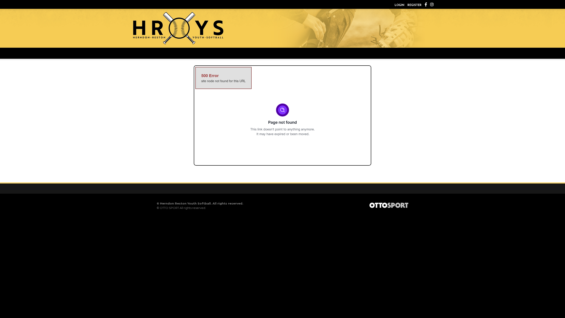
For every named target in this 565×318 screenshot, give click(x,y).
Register (414, 5)
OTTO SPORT (169, 208)
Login (399, 5)
